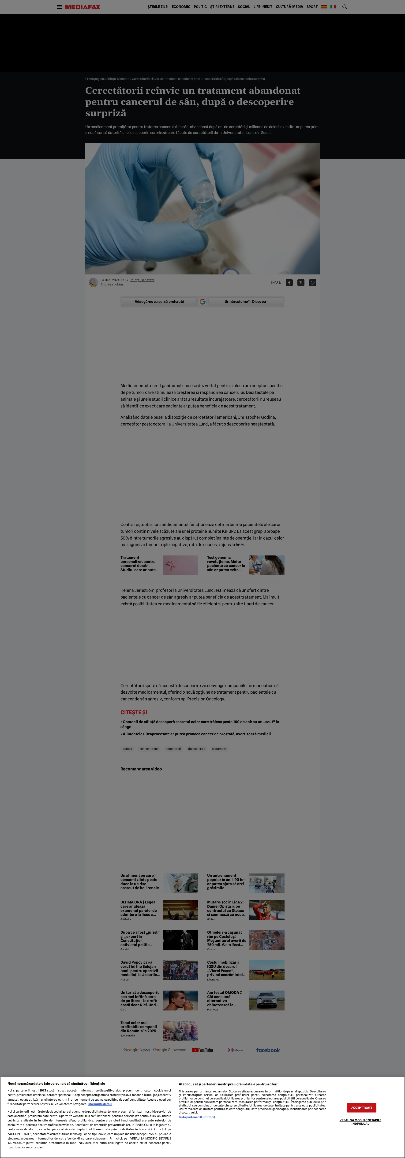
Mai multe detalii (100, 1104)
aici (150, 1129)
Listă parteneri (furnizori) (197, 1117)
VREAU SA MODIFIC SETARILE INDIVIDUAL (360, 1121)
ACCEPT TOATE (361, 1107)
